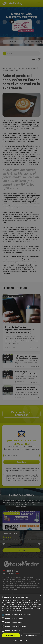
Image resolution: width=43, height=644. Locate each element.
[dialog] (21, 322)
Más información (17, 610)
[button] (21, 641)
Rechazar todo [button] (31, 635)
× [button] (40, 596)
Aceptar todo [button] (11, 635)
